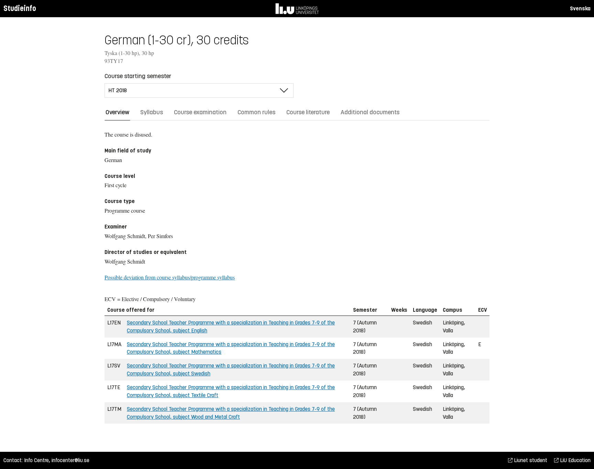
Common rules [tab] (256, 112)
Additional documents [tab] (370, 112)
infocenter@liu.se (70, 460)
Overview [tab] (117, 112)
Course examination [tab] (200, 112)
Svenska (580, 8)
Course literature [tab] (308, 112)
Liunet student (530, 460)
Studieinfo (19, 8)
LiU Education (575, 460)
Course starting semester (137, 76)
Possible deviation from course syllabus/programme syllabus (169, 277)
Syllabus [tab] (151, 112)
